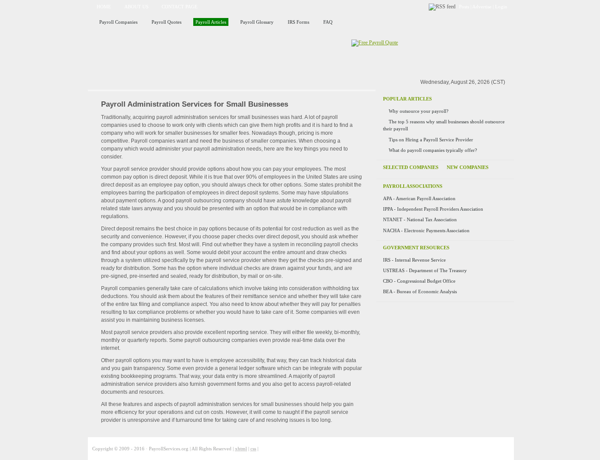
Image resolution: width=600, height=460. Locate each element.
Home (104, 6)
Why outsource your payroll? (418, 111)
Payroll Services (189, 54)
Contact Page (180, 6)
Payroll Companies (118, 22)
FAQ (328, 22)
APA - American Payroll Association (419, 198)
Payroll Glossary (257, 22)
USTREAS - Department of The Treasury (425, 270)
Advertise (482, 6)
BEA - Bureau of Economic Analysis (420, 291)
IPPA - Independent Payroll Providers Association (433, 209)
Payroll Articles (210, 22)
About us (136, 6)
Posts (464, 6)
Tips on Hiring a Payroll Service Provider (431, 139)
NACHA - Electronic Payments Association (426, 230)
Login (501, 6)
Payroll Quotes (166, 22)
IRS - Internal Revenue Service (414, 259)
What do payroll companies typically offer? (433, 150)
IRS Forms (298, 22)
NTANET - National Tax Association (420, 219)
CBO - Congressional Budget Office (419, 281)
